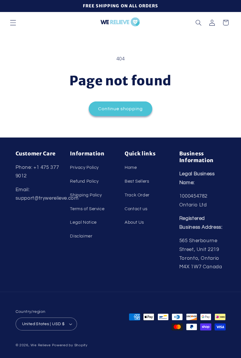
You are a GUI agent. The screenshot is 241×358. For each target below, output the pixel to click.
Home (131, 167)
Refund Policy (84, 181)
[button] (13, 22)
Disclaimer (81, 236)
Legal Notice (83, 222)
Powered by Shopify (70, 345)
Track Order (137, 195)
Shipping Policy (86, 195)
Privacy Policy (84, 167)
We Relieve (41, 345)
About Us (134, 222)
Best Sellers (137, 181)
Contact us (136, 209)
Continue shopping (120, 108)
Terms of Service (87, 209)
